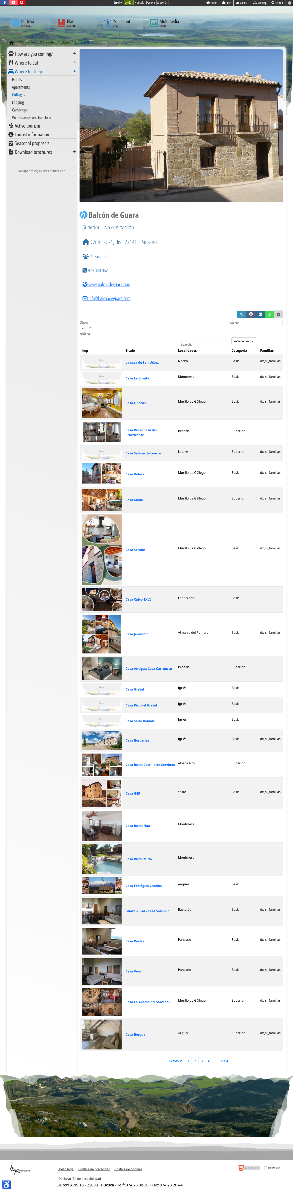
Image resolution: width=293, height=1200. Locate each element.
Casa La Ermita (137, 378)
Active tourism (27, 125)
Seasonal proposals (32, 143)
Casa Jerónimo (137, 634)
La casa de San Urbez (142, 362)
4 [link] (208, 1061)
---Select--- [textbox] (241, 341)
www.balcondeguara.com (109, 284)
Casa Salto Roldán (140, 721)
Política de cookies (128, 1169)
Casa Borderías (137, 740)
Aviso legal (66, 1169)
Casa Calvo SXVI (138, 599)
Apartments (21, 87)
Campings (19, 110)
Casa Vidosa (135, 474)
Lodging (18, 102)
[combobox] (244, 341)
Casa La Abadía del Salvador (148, 1002)
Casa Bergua (136, 1034)
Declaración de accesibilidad (79, 1178)
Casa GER (133, 793)
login (228, 3)
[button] (241, 314)
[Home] (11, 43)
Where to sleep (28, 71)
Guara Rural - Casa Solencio (147, 911)
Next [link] (224, 1061)
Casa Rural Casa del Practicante (141, 432)
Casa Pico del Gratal (141, 705)
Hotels (17, 79)
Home (214, 3)
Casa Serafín (135, 550)
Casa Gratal (135, 689)
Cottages (18, 95)
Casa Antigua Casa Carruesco (149, 668)
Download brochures (33, 152)
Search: (233, 323)
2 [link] (195, 1061)
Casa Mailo (134, 500)
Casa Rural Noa (138, 826)
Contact (244, 3)
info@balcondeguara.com (109, 298)
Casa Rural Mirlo (139, 859)
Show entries (85, 328)
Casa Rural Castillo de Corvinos (150, 765)
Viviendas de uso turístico (31, 117)
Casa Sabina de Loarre (143, 453)
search (279, 3)
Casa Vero (133, 971)
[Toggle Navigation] (74, 53)
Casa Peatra (135, 941)
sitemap (262, 3)
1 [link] (188, 1061)
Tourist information (32, 134)
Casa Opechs (136, 403)
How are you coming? (34, 53)
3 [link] (202, 1061)
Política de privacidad (94, 1169)
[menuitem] (42, 53)
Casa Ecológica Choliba (144, 886)
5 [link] (215, 1061)
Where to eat (26, 62)
